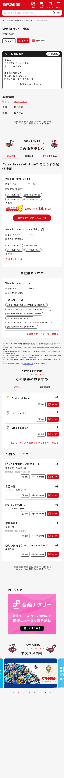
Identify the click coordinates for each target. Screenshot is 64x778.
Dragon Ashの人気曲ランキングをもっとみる (35, 442)
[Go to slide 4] (29, 692)
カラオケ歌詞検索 (15, 20)
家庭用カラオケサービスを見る (42, 333)
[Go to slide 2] (18, 692)
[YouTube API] (28, 363)
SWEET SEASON (23, 472)
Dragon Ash (28, 20)
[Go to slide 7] (45, 692)
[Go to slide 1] (13, 692)
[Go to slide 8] (50, 692)
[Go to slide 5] (34, 692)
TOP (3, 20)
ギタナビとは (15, 258)
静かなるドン (21, 531)
